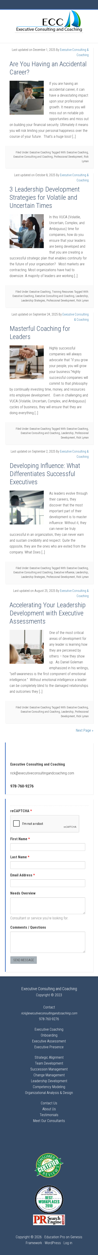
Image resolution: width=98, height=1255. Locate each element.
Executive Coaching (40, 152)
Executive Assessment (49, 1041)
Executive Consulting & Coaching (49, 21)
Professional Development (68, 156)
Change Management (49, 1075)
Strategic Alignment (49, 1057)
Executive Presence (49, 1047)
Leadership (82, 296)
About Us (49, 1109)
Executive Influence (64, 572)
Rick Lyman (82, 300)
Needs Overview (23, 893)
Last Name (19, 857)
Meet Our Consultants (49, 1121)
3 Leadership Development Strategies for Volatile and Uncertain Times (45, 197)
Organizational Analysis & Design (49, 1093)
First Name (20, 839)
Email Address (22, 875)
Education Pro (54, 1237)
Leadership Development (49, 1081)
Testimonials (49, 1115)
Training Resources (62, 291)
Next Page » (84, 730)
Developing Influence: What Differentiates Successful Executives (45, 474)
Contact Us (49, 1103)
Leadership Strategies (33, 300)
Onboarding (49, 1035)
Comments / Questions (28, 927)
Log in (68, 1243)
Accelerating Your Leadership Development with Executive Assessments (48, 613)
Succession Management (49, 1069)
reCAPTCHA (21, 811)
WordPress (53, 1243)
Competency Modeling (49, 1087)
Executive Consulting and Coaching (33, 156)
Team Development (49, 1063)
